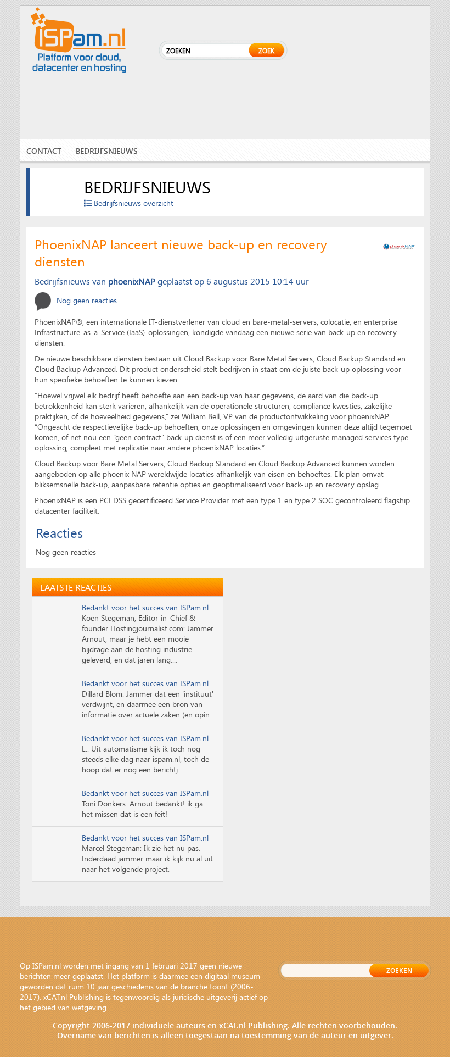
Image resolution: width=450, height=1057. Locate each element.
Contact (43, 151)
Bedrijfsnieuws (107, 151)
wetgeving (89, 1007)
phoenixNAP (131, 281)
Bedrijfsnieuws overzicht (132, 203)
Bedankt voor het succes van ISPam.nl (145, 607)
